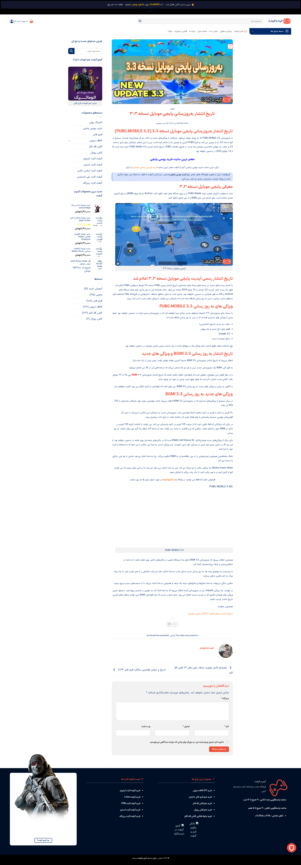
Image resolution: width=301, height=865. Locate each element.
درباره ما (192, 31)
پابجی (172, 109)
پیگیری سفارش (226, 31)
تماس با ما (213, 31)
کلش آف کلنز (95, 313)
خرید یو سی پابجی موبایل (145, 167)
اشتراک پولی (95, 122)
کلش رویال (96, 153)
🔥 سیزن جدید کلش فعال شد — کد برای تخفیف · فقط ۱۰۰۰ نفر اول (150, 4)
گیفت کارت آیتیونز (92, 159)
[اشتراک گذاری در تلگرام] (169, 624)
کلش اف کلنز (95, 146)
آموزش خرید (95, 289)
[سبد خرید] (31, 21)
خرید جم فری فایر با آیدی (200, 797)
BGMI (134, 375)
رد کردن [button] (150, 11)
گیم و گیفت (238, 31)
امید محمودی (161, 123)
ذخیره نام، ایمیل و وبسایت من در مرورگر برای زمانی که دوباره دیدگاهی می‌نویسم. (187, 742)
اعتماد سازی (202, 31)
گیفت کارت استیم (93, 165)
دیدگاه (225, 698)
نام (226, 726)
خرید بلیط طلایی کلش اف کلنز (198, 816)
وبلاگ (170, 31)
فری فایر (97, 134)
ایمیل (186, 726)
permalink (164, 635)
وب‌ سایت (145, 726)
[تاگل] (69, 141)
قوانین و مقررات (180, 31)
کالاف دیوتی (96, 141)
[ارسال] (140, 21)
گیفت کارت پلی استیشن (89, 177)
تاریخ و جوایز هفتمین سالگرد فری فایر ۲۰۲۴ (141, 670)
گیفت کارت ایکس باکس (89, 171)
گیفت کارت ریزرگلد (92, 183)
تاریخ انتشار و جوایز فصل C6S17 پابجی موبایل (210, 613)
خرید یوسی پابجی (92, 128)
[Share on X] (175, 624)
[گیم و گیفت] (279, 21)
